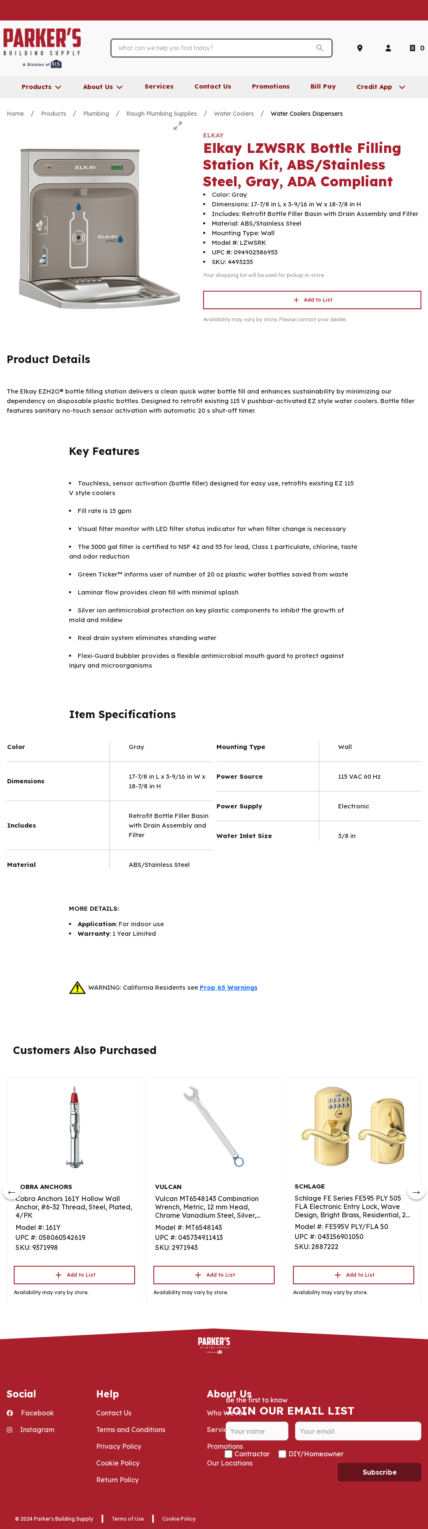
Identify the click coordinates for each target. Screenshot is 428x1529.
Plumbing (96, 113)
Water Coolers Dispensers (307, 113)
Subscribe (380, 1472)
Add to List (318, 300)
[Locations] (361, 48)
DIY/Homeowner (316, 1454)
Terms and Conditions (130, 1429)
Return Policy (117, 1480)
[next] (416, 1190)
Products (53, 113)
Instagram (36, 1429)
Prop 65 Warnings (228, 987)
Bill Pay (323, 86)
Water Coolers (234, 113)
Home (15, 113)
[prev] (12, 1190)
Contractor (252, 1454)
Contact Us (113, 1413)
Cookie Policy (118, 1463)
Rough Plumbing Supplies (161, 113)
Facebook (36, 1413)
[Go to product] (74, 1126)
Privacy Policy (118, 1446)
